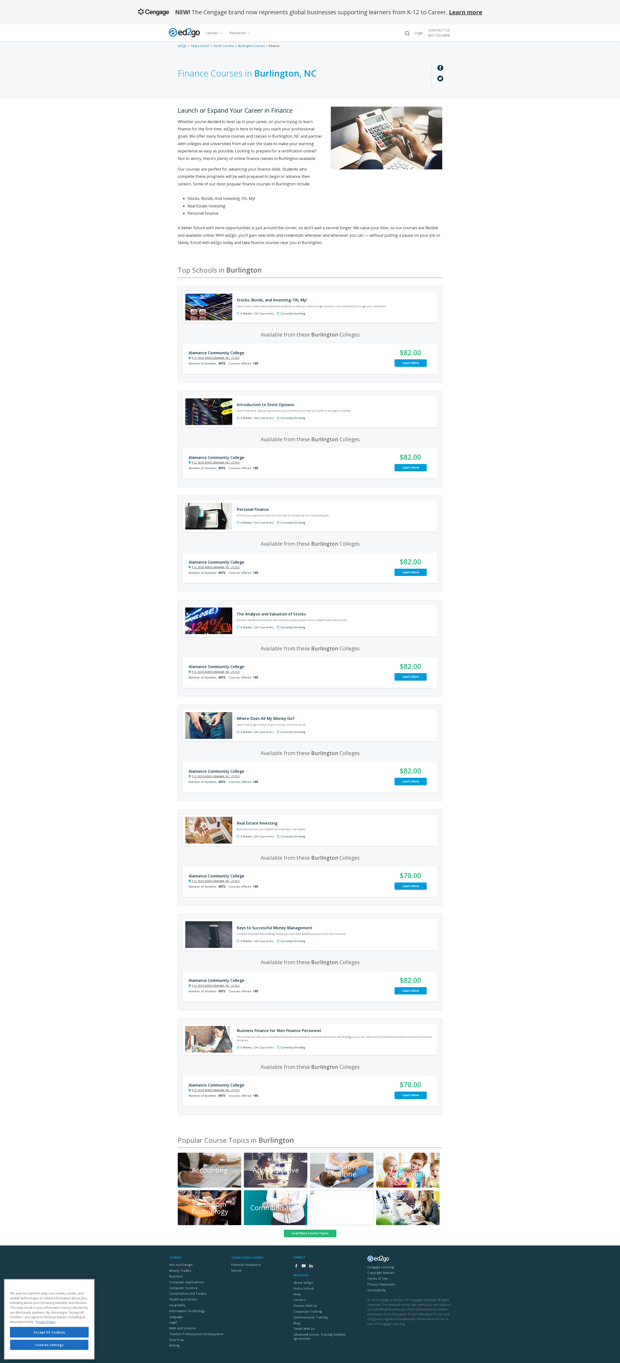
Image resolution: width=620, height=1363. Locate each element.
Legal (173, 1322)
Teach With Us (304, 1329)
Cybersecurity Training (310, 1317)
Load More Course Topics (310, 1233)
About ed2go (303, 1283)
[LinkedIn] (310, 1266)
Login (418, 33)
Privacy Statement (381, 1284)
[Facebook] (296, 1266)
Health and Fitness (183, 1299)
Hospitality (177, 1305)
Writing (174, 1345)
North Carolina (224, 46)
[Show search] (407, 33)
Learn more (465, 12)
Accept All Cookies (49, 1332)
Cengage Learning (380, 1267)
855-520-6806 (439, 35)
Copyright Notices (381, 1273)
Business (176, 1276)
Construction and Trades (188, 1294)
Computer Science (183, 1288)
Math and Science (182, 1328)
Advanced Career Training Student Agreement (320, 1336)
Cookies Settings (49, 1345)
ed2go (182, 46)
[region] (49, 1319)
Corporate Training (308, 1311)
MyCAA (236, 1270)
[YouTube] (303, 1266)
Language (176, 1317)
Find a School (200, 46)
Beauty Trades (180, 1270)
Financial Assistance (246, 1265)
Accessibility (376, 1290)
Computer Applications (186, 1282)
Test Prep (177, 1340)
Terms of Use (377, 1278)
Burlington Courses (251, 46)
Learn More (410, 363)
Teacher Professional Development (196, 1334)
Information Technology (187, 1311)
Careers (300, 1300)
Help (297, 1294)
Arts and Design (181, 1265)
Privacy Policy (45, 1322)
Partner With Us (305, 1306)
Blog (297, 1323)
